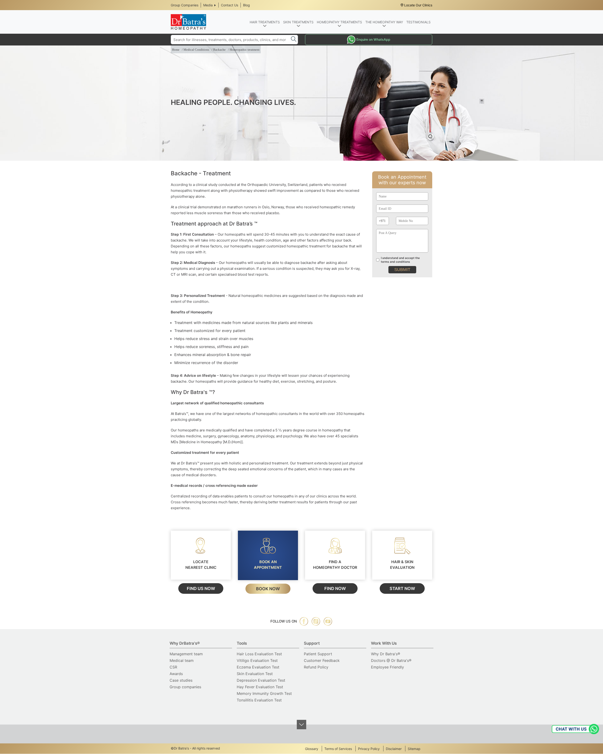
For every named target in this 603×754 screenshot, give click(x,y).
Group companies (185, 686)
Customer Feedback (322, 660)
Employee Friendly (387, 667)
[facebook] (304, 621)
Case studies (181, 680)
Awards (176, 673)
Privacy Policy (369, 749)
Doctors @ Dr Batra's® (391, 660)
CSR (173, 667)
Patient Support (318, 654)
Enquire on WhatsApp (373, 39)
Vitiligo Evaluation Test (257, 660)
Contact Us (229, 5)
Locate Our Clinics (418, 5)
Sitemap (414, 749)
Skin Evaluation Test (255, 673)
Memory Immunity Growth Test (264, 693)
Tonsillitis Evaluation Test (259, 700)
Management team (186, 654)
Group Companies (184, 5)
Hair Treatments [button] (265, 22)
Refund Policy (316, 667)
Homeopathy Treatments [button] (339, 22)
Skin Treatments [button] (298, 22)
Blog (246, 5)
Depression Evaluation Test (261, 680)
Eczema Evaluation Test (258, 667)
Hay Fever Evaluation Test (260, 686)
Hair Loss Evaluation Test (259, 654)
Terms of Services (338, 749)
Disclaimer (394, 749)
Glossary (311, 749)
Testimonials (418, 22)
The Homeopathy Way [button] (384, 22)
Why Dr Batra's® (385, 654)
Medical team (182, 660)
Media (208, 5)
